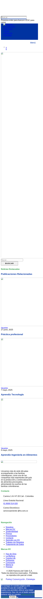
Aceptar (12, 597)
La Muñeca (10, 556)
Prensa (9, 534)
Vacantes (4, 328)
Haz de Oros (11, 554)
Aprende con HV (13, 540)
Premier (9, 567)
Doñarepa (10, 560)
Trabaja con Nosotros (15, 542)
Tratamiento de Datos (15, 544)
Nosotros (9, 527)
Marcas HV (10, 529)
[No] (17, 597)
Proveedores (11, 536)
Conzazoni (10, 562)
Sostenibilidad (12, 531)
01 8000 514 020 (10, 503)
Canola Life (11, 558)
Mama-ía (9, 565)
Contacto (9, 538)
